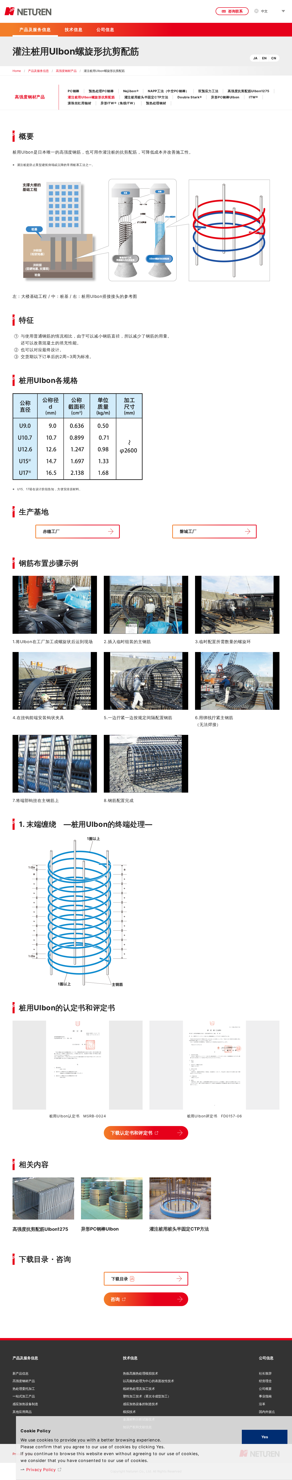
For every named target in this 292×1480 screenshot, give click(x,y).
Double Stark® (189, 97)
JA (255, 58)
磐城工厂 (188, 531)
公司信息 (266, 1358)
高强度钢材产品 (66, 71)
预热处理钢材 (156, 103)
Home (17, 71)
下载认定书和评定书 (132, 1133)
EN (264, 58)
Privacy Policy (41, 1469)
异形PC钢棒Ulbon (225, 97)
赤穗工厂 (51, 531)
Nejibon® (131, 91)
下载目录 (119, 1278)
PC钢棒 (73, 91)
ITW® (253, 97)
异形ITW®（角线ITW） (119, 103)
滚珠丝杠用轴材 (79, 103)
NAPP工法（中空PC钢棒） (168, 91)
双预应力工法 (208, 91)
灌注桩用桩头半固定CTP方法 (146, 97)
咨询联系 (235, 11)
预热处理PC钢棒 (101, 91)
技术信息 (130, 1358)
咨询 (115, 1299)
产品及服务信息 (38, 71)
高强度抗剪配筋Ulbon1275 (248, 91)
